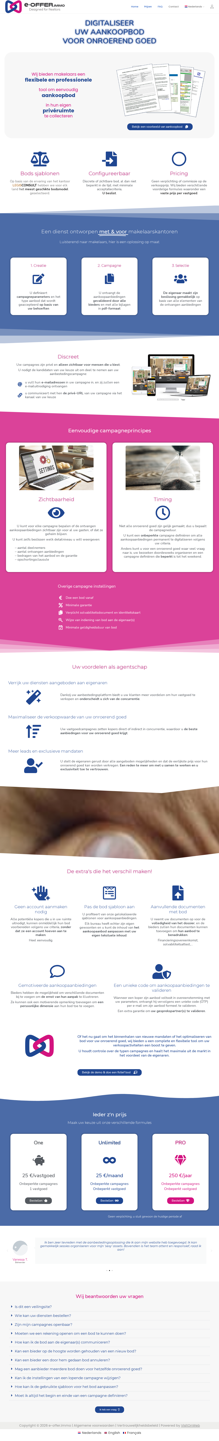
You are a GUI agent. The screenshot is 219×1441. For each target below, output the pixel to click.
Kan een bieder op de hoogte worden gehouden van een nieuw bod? (75, 1351)
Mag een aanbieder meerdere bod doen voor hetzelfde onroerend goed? (78, 1369)
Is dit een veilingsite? (33, 1307)
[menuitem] (195, 6)
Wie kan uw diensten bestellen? (43, 1315)
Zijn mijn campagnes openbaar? (43, 1324)
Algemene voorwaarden (94, 1425)
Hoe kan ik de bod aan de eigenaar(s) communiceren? (62, 1342)
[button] (7, 1250)
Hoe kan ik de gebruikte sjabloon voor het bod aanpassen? (66, 1387)
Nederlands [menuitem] (91, 1432)
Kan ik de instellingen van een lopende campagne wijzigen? (68, 1378)
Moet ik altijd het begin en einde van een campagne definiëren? (71, 1395)
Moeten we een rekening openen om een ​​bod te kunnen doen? (70, 1333)
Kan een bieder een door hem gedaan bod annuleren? (62, 1360)
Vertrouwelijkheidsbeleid (137, 1425)
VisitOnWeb (190, 1425)
